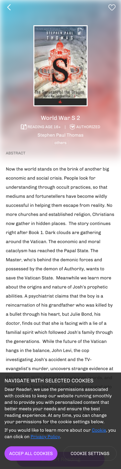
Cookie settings (90, 453)
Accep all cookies (31, 453)
